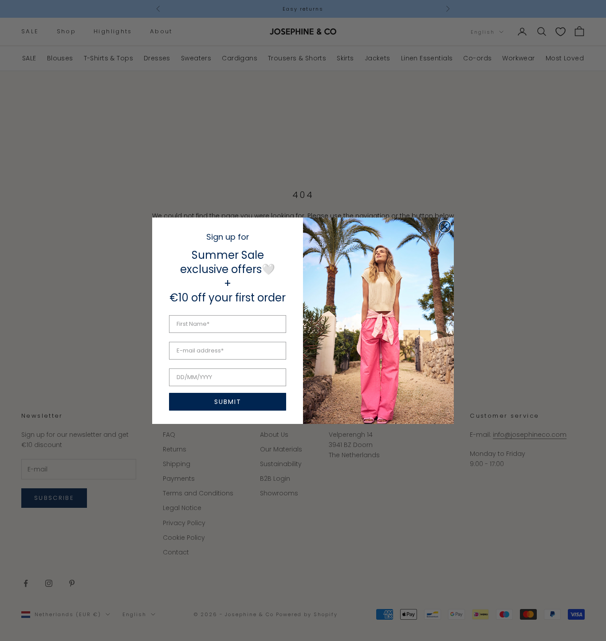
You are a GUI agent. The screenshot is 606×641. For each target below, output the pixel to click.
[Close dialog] (444, 226)
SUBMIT (227, 401)
